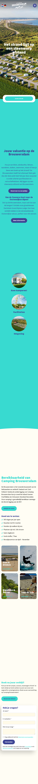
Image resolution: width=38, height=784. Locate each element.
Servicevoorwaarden (8, 748)
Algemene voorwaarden (25, 737)
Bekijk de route (9, 508)
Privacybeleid (28, 746)
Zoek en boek (19, 99)
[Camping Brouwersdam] (19, 5)
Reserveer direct (9, 699)
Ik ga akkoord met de (19, 737)
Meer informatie (19, 220)
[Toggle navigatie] (35, 5)
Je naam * (6, 711)
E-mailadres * (7, 719)
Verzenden (9, 742)
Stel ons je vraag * (8, 727)
